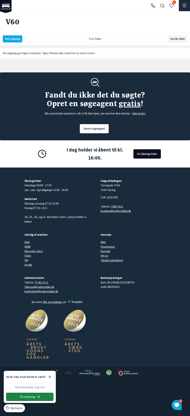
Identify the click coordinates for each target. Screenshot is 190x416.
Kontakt (105, 251)
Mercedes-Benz (33, 251)
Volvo (27, 255)
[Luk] (49, 377)
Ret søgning (12, 39)
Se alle (28, 265)
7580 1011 (117, 206)
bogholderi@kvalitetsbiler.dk (41, 291)
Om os (104, 255)
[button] (162, 5)
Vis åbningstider (147, 154)
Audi (27, 242)
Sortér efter (177, 39)
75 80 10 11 (41, 282)
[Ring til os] (153, 5)
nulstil (67, 53)
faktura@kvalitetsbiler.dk (39, 287)
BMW (27, 246)
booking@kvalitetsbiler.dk (116, 211)
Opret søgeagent (94, 128)
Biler (103, 242)
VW (26, 260)
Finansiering (108, 246)
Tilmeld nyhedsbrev (112, 260)
